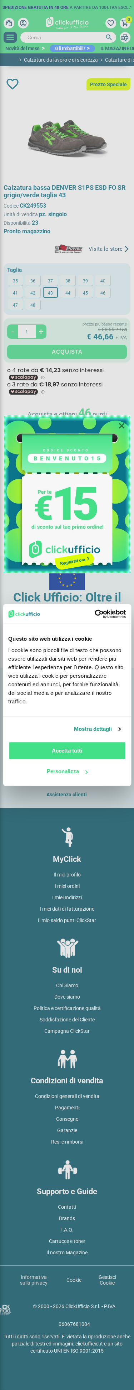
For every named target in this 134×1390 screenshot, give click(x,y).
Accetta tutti (67, 751)
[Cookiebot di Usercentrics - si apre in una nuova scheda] (95, 614)
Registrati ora (72, 561)
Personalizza (63, 771)
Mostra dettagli (93, 729)
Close (122, 426)
